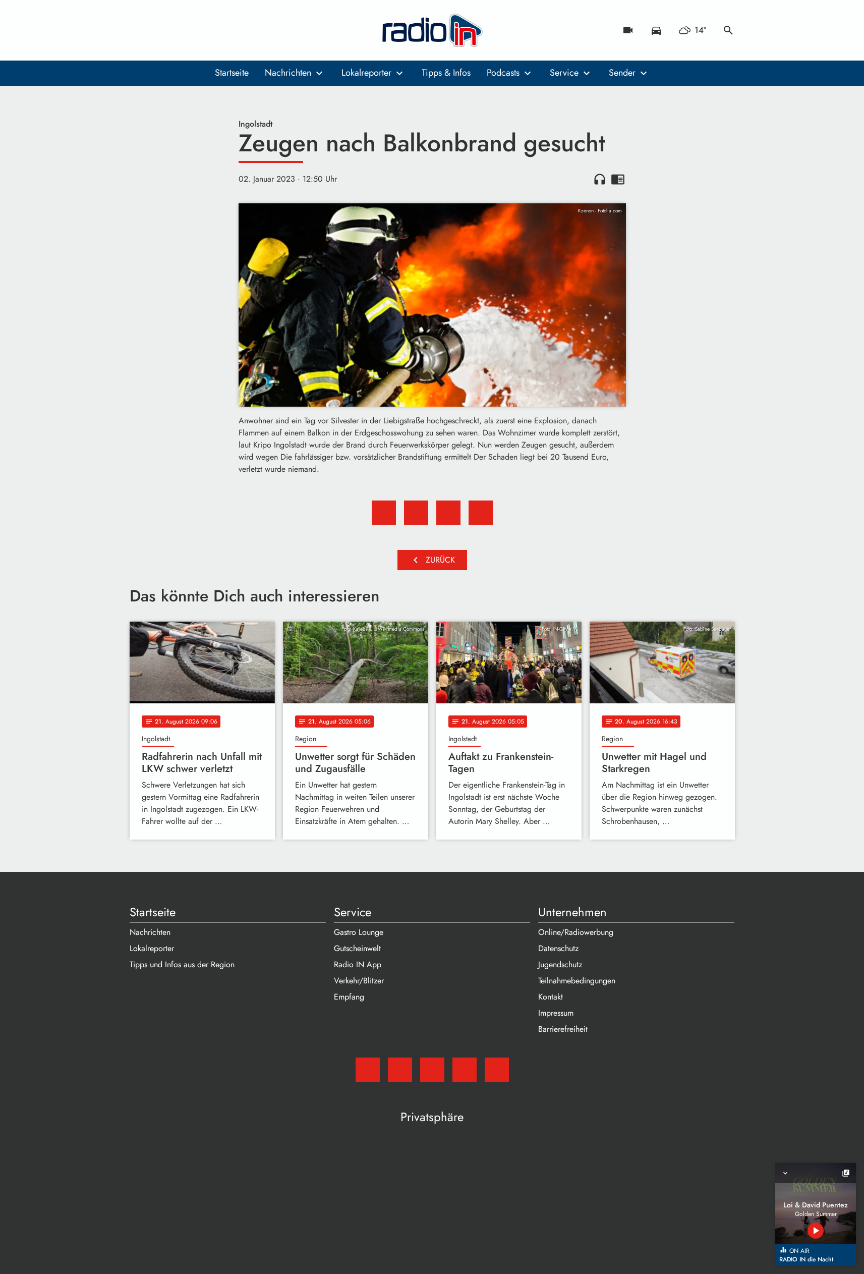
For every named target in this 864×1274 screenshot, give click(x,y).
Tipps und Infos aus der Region (182, 964)
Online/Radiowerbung (575, 932)
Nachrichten (288, 72)
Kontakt (550, 997)
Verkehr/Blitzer (359, 980)
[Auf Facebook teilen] (384, 513)
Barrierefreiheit (563, 1029)
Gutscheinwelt (357, 948)
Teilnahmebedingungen (576, 980)
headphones (600, 179)
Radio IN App (357, 964)
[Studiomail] (140, 30)
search (728, 30)
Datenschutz (558, 948)
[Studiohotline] (220, 30)
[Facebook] (160, 30)
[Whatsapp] (200, 30)
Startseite (232, 72)
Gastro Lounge (358, 932)
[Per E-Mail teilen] (481, 513)
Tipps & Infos (446, 72)
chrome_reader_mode (618, 179)
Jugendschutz (560, 964)
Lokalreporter (366, 72)
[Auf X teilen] (416, 513)
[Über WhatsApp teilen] (448, 513)
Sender (622, 72)
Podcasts (503, 72)
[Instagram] (180, 30)
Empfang (349, 997)
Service (564, 72)
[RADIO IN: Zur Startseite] (432, 30)
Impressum (555, 1013)
